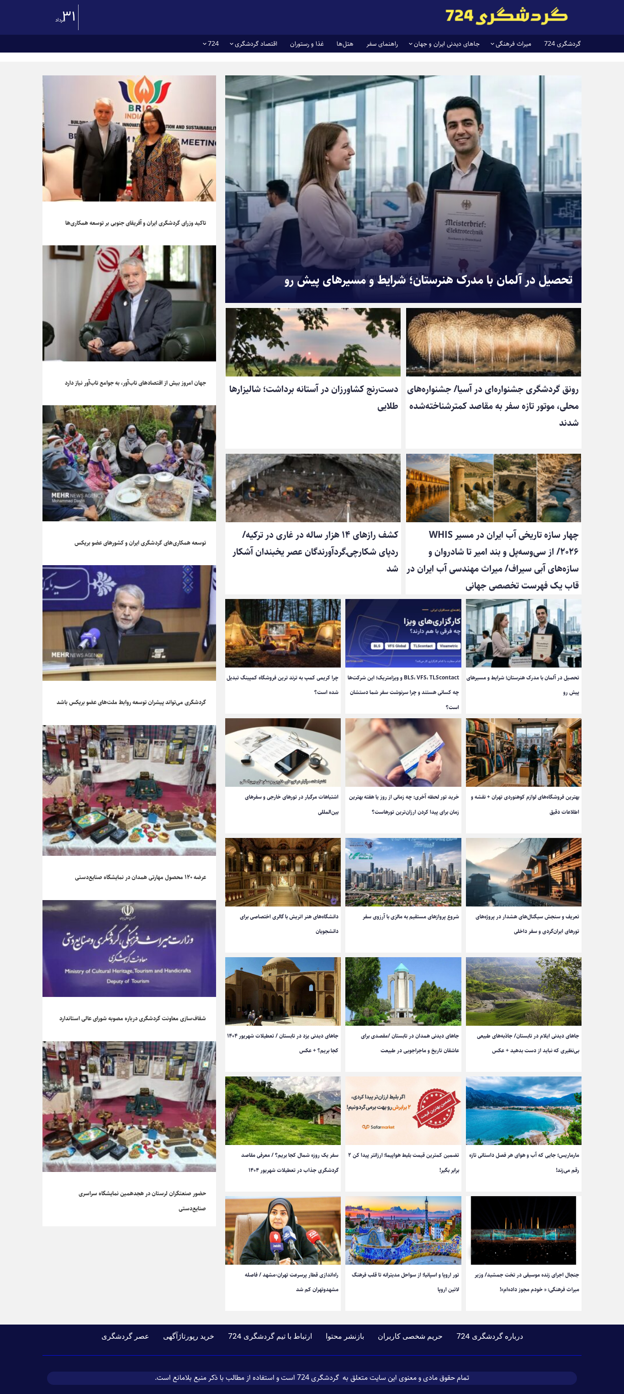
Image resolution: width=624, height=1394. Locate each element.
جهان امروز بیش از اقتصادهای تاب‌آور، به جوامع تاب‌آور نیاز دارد (135, 382)
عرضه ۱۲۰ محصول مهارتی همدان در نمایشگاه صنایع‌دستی (140, 877)
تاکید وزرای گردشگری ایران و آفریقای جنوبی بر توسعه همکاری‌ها (135, 223)
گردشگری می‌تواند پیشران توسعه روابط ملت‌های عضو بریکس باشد (131, 702)
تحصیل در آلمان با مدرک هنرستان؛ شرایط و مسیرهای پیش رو (428, 280)
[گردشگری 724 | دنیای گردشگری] (506, 16)
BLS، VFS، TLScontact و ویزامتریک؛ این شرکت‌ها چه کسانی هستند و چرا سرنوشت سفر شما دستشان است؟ (403, 692)
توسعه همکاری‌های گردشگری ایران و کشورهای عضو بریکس (140, 542)
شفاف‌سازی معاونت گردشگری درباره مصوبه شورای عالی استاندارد (132, 1018)
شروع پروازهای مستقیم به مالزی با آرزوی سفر (411, 916)
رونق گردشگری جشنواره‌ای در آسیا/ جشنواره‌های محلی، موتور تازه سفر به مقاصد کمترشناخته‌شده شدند (493, 406)
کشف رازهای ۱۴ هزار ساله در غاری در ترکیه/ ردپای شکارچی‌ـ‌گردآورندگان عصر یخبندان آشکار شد (315, 552)
